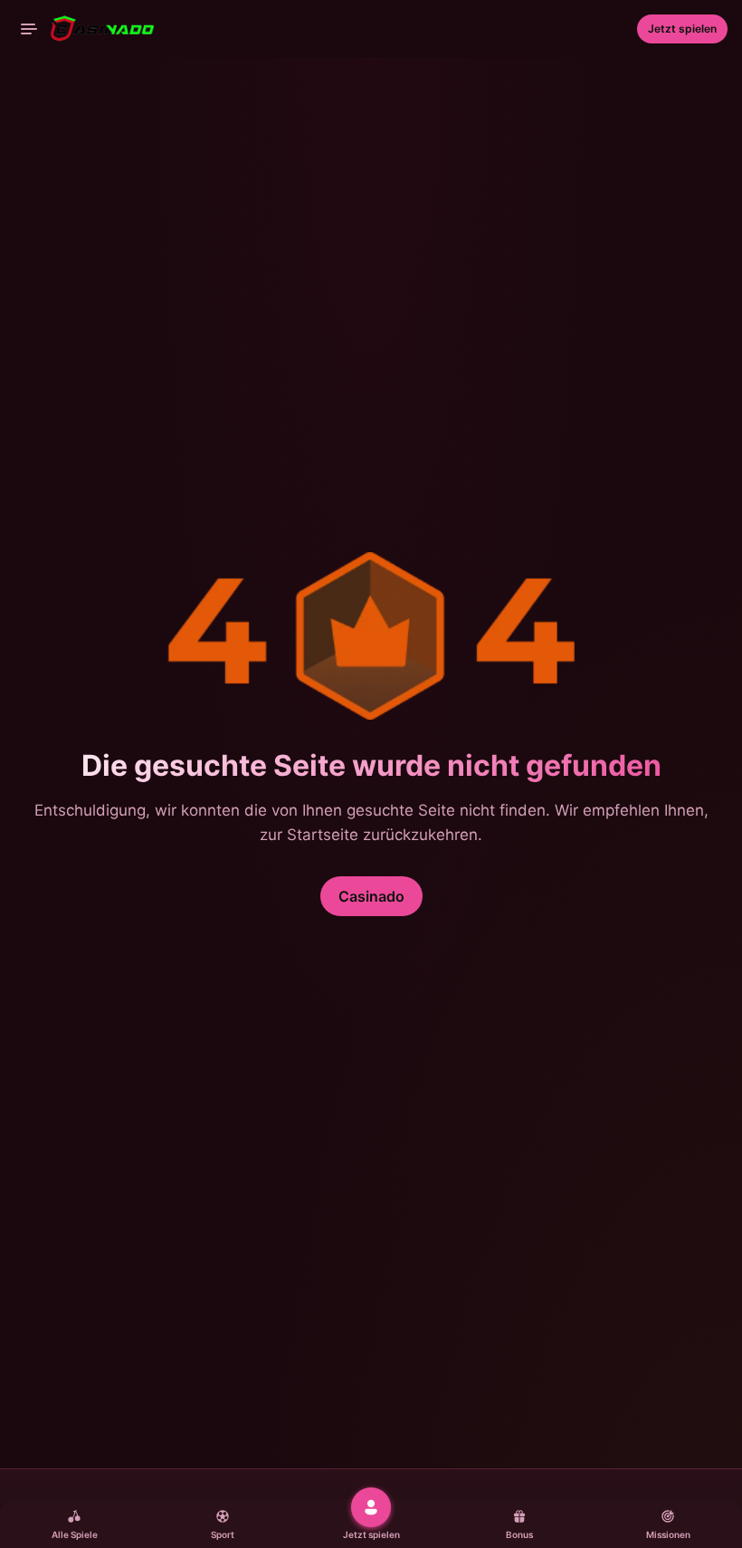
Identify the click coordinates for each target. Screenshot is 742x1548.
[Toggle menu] (29, 29)
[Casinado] (87, 29)
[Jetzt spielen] (371, 1507)
